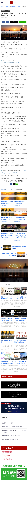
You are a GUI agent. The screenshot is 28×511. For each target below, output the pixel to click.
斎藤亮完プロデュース (5, 10)
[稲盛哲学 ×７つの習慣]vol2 (8, 423)
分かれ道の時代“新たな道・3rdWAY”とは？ (12, 439)
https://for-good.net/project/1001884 (10, 62)
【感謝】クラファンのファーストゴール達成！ (13, 426)
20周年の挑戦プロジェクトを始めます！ (11, 435)
